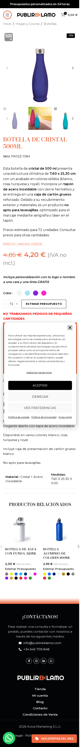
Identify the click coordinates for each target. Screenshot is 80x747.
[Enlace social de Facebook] (29, 661)
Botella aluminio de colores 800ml (56, 553)
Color (7, 293)
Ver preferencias (40, 408)
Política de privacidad (43, 417)
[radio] (19, 293)
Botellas (50, 24)
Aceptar (40, 385)
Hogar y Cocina (27, 24)
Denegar (40, 397)
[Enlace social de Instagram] (36, 661)
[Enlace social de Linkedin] (44, 661)
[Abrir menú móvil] (7, 15)
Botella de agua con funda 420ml (21, 551)
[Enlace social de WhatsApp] (51, 661)
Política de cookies (18, 417)
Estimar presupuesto (44, 303)
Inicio (7, 24)
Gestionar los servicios (39, 372)
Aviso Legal (65, 417)
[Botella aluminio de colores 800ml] (59, 529)
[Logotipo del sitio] (36, 14)
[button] (70, 328)
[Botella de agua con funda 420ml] (21, 529)
